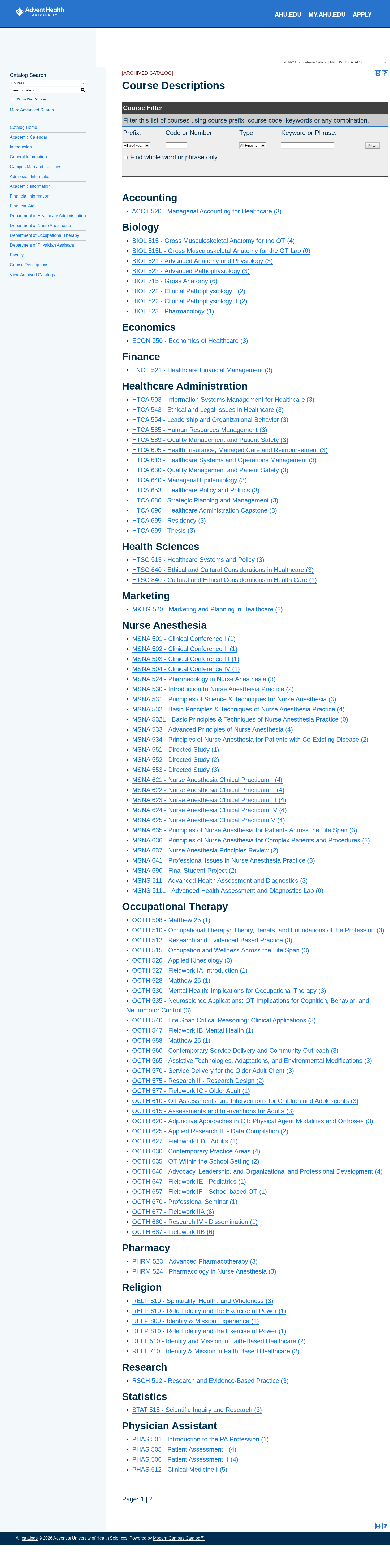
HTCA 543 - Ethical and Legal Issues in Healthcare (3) (208, 409)
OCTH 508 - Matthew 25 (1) (171, 920)
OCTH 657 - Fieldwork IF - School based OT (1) (199, 1191)
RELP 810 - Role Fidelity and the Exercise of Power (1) (209, 1331)
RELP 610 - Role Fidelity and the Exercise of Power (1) (209, 1310)
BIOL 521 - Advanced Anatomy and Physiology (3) (202, 260)
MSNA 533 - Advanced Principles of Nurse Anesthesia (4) (212, 729)
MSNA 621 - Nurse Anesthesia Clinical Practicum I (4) (207, 779)
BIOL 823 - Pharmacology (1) (173, 311)
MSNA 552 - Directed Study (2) (175, 759)
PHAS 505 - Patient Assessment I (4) (184, 1449)
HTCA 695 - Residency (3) (169, 520)
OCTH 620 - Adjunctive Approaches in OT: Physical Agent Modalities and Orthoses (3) (252, 1121)
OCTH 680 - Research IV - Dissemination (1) (195, 1221)
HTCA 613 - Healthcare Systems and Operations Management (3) (224, 460)
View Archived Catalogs (32, 275)
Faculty (17, 255)
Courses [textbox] (17, 83)
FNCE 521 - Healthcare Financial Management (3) (202, 370)
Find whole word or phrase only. (174, 157)
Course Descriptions (29, 265)
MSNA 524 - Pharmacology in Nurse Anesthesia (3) (204, 679)
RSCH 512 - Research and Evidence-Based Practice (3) (210, 1380)
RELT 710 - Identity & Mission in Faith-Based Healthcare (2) (216, 1351)
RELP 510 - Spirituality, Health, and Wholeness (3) (202, 1300)
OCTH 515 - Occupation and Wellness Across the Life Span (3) (220, 950)
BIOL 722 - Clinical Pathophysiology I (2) (188, 291)
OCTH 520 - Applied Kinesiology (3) (182, 960)
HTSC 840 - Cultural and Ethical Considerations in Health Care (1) (224, 579)
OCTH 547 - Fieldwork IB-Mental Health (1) (192, 1030)
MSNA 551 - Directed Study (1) (175, 749)
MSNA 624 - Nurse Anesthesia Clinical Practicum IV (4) (209, 810)
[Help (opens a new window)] (385, 73)
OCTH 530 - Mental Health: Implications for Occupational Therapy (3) (229, 990)
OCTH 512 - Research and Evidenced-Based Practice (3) (212, 940)
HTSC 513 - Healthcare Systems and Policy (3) (198, 559)
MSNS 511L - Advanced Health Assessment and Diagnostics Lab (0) (227, 890)
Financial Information (29, 196)
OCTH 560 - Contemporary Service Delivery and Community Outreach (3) (235, 1050)
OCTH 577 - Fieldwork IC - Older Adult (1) (191, 1090)
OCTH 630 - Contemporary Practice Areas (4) (196, 1151)
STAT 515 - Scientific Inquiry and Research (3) (197, 1409)
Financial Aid (22, 206)
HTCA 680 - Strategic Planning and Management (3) (205, 500)
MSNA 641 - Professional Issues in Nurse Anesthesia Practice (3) (223, 860)
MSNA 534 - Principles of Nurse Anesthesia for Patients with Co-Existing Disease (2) (250, 739)
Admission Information (31, 176)
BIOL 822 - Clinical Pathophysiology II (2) (189, 301)
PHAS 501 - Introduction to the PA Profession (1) (200, 1439)
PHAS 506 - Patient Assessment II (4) (185, 1459)
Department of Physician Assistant (42, 245)
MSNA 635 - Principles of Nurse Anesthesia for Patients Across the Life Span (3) (244, 830)
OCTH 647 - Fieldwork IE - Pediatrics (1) (189, 1181)
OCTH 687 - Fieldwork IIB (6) (173, 1231)
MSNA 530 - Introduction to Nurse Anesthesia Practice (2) (213, 689)
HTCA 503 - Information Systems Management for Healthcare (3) (223, 399)
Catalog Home (23, 127)
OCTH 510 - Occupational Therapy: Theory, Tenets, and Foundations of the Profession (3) (258, 930)
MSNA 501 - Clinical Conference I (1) (184, 638)
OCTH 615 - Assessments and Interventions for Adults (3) (213, 1110)
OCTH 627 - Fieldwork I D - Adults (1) (185, 1141)
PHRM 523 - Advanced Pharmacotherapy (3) (195, 1261)
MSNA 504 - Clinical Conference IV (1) (186, 668)
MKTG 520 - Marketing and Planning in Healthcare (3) (207, 609)
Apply (362, 14)
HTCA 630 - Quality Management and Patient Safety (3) (210, 470)
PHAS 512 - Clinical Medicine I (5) (179, 1469)
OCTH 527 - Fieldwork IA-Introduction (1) (190, 970)
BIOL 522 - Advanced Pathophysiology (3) (191, 270)
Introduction (21, 147)
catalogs (30, 1538)
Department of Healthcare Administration (48, 215)
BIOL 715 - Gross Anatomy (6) (175, 281)
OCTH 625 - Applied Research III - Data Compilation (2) (210, 1131)
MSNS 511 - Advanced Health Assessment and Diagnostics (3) (220, 880)
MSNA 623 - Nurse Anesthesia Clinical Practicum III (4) (209, 799)
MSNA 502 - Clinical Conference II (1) (184, 648)
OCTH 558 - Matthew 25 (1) (171, 1040)
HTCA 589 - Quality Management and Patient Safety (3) (210, 439)
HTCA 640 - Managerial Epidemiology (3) (189, 480)
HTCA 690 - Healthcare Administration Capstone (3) (204, 510)
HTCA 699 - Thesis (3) (163, 530)
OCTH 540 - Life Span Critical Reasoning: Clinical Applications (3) (224, 1020)
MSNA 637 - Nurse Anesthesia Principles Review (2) (205, 850)
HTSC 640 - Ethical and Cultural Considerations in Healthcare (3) (223, 569)
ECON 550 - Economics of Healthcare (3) (190, 340)
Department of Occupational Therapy (44, 235)
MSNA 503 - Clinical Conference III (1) (185, 658)
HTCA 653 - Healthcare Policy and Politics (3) (195, 490)
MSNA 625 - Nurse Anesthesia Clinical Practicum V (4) (208, 820)
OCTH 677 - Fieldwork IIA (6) (173, 1211)
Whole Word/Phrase (31, 99)
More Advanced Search (32, 110)
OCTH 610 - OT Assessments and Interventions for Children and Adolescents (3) (245, 1100)
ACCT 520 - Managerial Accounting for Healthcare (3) (206, 211)
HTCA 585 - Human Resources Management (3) (199, 429)
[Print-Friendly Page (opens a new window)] (378, 73)
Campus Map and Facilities (35, 166)
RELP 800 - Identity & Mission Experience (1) (195, 1320)
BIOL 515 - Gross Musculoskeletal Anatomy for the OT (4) (213, 240)
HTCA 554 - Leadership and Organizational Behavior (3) (210, 419)
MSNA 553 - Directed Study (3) (175, 769)
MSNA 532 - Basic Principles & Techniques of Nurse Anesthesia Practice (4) (238, 709)
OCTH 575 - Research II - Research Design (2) (198, 1080)
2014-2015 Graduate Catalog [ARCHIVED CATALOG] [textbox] (324, 62)
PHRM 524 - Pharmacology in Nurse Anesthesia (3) (204, 1271)
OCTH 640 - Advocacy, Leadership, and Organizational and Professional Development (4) (257, 1171)
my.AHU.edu (327, 14)
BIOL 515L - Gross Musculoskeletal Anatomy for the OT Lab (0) (221, 250)
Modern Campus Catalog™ (179, 1538)
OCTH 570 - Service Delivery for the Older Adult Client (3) (213, 1070)
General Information (28, 157)
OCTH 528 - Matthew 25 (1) (171, 980)
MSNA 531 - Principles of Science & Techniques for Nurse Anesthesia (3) (234, 699)
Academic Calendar (28, 137)
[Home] (40, 11)
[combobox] (335, 62)
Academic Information (30, 186)
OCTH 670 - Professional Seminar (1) (184, 1201)
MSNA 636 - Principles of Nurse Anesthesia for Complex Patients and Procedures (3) (251, 840)
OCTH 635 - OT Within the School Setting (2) (195, 1161)
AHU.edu (288, 14)
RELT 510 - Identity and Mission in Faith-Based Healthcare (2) (219, 1341)
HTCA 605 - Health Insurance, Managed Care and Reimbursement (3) (230, 449)
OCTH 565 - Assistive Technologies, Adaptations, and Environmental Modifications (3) (252, 1060)
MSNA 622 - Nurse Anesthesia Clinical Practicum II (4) (208, 789)
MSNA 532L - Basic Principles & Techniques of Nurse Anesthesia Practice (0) (240, 719)
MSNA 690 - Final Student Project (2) (184, 870)
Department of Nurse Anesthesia (40, 225)
